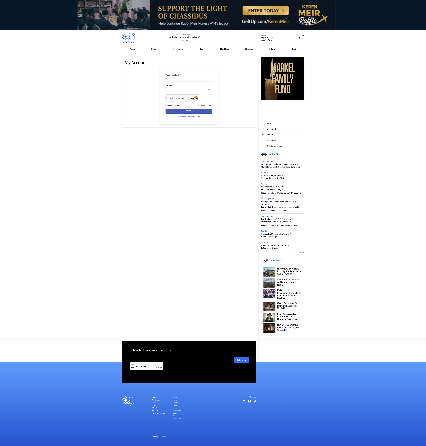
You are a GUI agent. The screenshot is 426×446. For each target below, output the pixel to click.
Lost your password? (204, 105)
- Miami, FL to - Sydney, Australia (274, 188)
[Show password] (209, 89)
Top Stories (156, 403)
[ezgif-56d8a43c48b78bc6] (282, 78)
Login (188, 111)
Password (170, 85)
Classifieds (249, 49)
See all (301, 253)
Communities (178, 49)
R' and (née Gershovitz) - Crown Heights (275, 246)
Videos (175, 413)
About (293, 49)
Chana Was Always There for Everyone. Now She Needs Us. (288, 306)
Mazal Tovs (224, 49)
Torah (132, 49)
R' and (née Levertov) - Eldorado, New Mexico (273, 176)
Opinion (154, 49)
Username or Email (173, 75)
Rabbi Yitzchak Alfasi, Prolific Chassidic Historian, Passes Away (287, 316)
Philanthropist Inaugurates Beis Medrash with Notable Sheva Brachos (289, 294)
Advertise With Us (158, 413)
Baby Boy (264, 173)
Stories (175, 416)
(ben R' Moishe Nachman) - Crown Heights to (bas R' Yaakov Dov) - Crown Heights (280, 204)
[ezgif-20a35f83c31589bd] (213, 15)
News (154, 397)
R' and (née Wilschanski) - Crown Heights (276, 235)
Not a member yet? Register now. (189, 116)
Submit (272, 49)
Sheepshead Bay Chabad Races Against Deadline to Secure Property (289, 271)
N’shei (201, 49)
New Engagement (267, 161)
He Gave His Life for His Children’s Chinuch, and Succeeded (288, 327)
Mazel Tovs (177, 411)
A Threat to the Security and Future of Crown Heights (288, 282)
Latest (175, 397)
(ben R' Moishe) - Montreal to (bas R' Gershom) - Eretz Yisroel (280, 165)
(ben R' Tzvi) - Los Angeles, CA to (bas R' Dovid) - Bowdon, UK (278, 220)
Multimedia (156, 400)
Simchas (155, 411)
